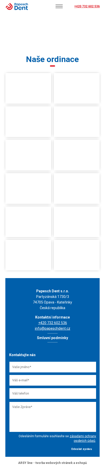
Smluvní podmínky (52, 338)
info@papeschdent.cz (52, 328)
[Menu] (59, 6)
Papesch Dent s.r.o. (16, 6)
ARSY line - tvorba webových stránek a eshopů (52, 463)
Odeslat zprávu (81, 449)
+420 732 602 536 (87, 6)
